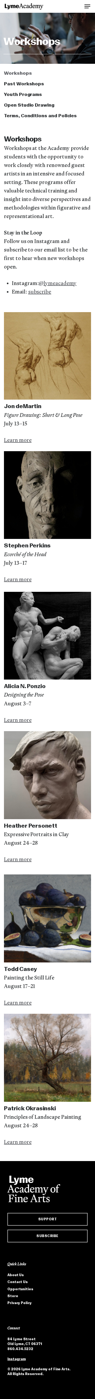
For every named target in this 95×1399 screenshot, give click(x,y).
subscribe (39, 292)
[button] (87, 6)
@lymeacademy (57, 283)
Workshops (18, 73)
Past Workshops (24, 84)
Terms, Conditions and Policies (40, 116)
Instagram (16, 1359)
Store (12, 1296)
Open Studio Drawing (29, 105)
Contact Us (17, 1282)
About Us (15, 1275)
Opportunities (20, 1289)
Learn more (17, 440)
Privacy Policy (19, 1303)
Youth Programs (23, 94)
